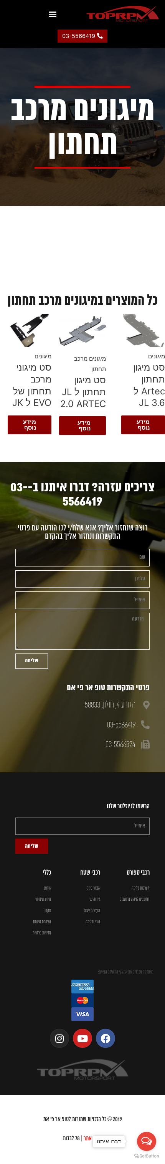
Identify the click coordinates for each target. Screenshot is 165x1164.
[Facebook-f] (105, 1038)
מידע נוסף (143, 425)
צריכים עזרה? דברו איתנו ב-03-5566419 (82, 494)
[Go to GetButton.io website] (146, 1156)
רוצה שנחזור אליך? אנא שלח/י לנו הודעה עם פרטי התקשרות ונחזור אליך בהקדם (83, 533)
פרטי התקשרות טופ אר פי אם (108, 688)
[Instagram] (59, 1038)
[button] (52, 13)
